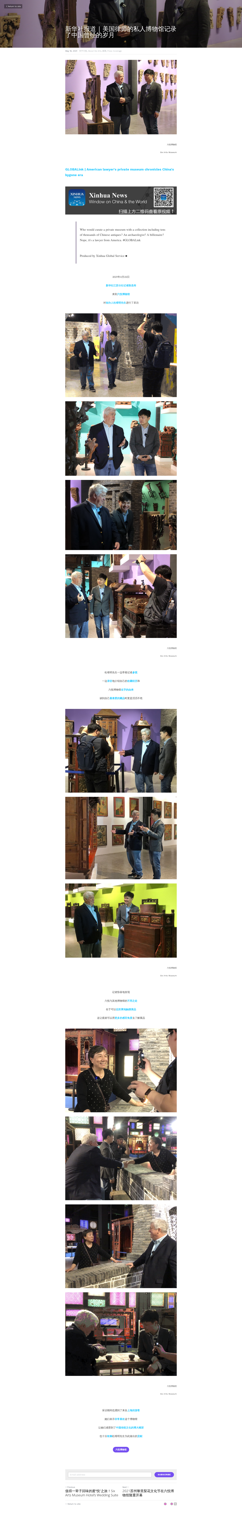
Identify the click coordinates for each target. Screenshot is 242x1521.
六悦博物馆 (121, 1449)
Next (124, 1487)
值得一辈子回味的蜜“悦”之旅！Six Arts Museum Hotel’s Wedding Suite (91, 1493)
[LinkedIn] (165, 1503)
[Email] (171, 1503)
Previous (71, 1487)
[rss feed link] (175, 1503)
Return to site (14, 6)
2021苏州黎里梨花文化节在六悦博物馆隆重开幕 (148, 1493)
